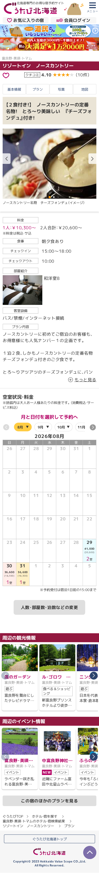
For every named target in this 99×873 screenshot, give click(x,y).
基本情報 (14, 89)
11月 (81, 427)
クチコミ (32, 74)
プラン (37, 89)
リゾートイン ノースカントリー (38, 65)
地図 (84, 89)
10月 (61, 427)
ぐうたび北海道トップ (49, 839)
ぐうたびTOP (13, 816)
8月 (20, 427)
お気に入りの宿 (28, 20)
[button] (92, 158)
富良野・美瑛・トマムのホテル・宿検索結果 (34, 820)
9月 (40, 427)
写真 (61, 89)
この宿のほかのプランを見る (49, 800)
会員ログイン (77, 20)
